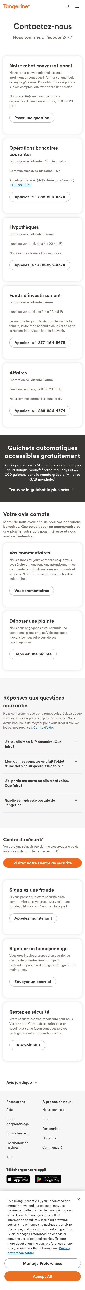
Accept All (42, 1276)
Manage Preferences (42, 1263)
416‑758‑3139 (21, 185)
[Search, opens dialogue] (67, 7)
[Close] (78, 1199)
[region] (42, 1240)
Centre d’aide (43, 727)
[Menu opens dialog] (77, 7)
